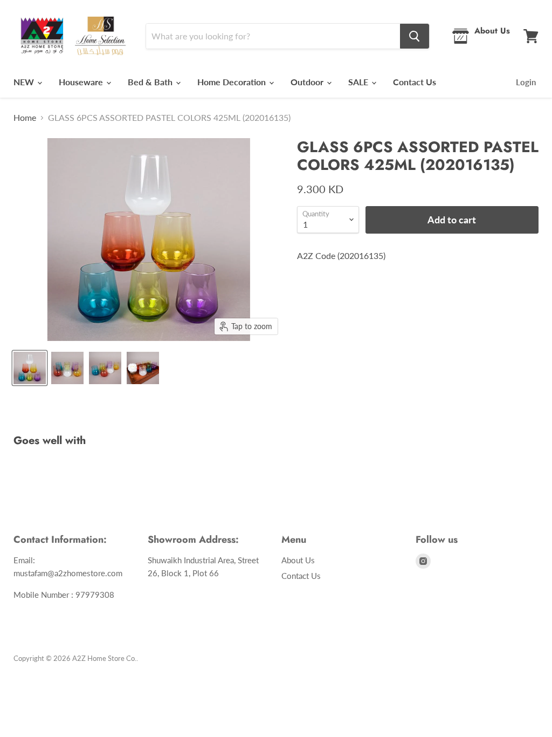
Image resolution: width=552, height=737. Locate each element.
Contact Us (414, 82)
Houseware (82, 82)
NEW (24, 82)
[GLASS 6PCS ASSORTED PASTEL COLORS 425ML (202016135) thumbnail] (29, 368)
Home (24, 117)
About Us (298, 560)
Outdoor (308, 82)
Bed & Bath (151, 82)
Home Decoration (232, 82)
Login (526, 82)
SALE (359, 82)
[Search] (414, 36)
